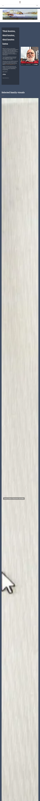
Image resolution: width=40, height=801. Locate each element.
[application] (29, 64)
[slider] (36, 64)
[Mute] (34, 64)
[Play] (22, 64)
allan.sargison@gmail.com (10, 64)
